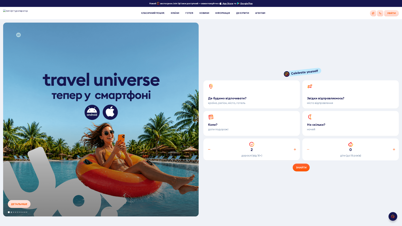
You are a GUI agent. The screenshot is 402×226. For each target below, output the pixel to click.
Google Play (246, 3)
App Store (227, 3)
